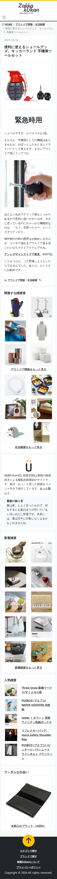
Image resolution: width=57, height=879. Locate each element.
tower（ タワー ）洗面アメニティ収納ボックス (37, 720)
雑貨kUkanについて (28, 861)
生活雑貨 (40, 24)
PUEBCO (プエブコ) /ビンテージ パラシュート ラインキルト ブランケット (37, 751)
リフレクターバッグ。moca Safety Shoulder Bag (36, 735)
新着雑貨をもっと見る (28, 667)
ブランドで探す (28, 856)
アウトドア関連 (24, 24)
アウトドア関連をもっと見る (28, 369)
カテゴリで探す (28, 851)
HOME (8, 24)
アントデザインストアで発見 (22, 254)
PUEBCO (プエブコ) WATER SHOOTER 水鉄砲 (36, 705)
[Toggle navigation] (4, 17)
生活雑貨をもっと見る (28, 447)
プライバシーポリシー (28, 867)
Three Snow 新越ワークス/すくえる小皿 (37, 690)
